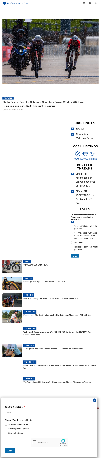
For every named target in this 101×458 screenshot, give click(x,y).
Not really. (78, 242)
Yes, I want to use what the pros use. (85, 227)
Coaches (77, 159)
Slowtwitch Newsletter (18, 424)
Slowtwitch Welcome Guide (84, 136)
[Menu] (95, 3)
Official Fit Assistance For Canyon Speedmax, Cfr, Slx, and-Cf (86, 179)
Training (29, 345)
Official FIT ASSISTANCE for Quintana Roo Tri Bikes (85, 197)
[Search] (84, 3)
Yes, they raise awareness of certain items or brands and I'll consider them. (85, 235)
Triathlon (30, 312)
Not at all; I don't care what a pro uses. (86, 248)
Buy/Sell (80, 128)
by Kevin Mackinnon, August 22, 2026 (13, 109)
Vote (75, 256)
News (27, 261)
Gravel (28, 278)
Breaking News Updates (18, 429)
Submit (10, 450)
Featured (8, 98)
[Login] (89, 3)
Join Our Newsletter (15, 407)
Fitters (92, 159)
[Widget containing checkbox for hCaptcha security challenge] (49, 442)
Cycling (29, 295)
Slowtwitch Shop (15, 433)
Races (84, 159)
